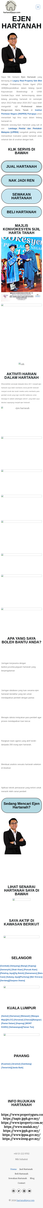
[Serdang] (4, 980)
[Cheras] (28, 1020)
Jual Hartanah (26, 1169)
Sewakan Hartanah (17, 1178)
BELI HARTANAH (21, 212)
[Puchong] (24, 977)
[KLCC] (9, 1020)
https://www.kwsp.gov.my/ (21, 1139)
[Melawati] (25, 1016)
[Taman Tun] (28, 1027)
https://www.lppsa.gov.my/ (22, 1135)
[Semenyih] (5, 969)
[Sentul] (5, 1016)
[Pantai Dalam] (8, 1023)
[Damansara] (31, 973)
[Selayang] (15, 966)
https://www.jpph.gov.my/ (21, 1131)
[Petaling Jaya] (7, 973)
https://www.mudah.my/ (21, 1127)
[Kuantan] (6, 1064)
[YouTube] (29, 1191)
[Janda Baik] (17, 1067)
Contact (21, 1183)
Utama (13, 1169)
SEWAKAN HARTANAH (21, 196)
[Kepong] (20, 1023)
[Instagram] (24, 1191)
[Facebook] (14, 1191)
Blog (32, 1178)
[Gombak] (4, 966)
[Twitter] (19, 1191)
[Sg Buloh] (19, 973)
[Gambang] (26, 1064)
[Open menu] (38, 7)
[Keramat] (18, 1020)
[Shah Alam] (17, 969)
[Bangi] (24, 966)
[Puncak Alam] (30, 969)
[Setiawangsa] (15, 1027)
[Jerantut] (15, 1064)
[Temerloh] (6, 1067)
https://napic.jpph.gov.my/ (21, 1118)
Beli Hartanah (21, 1174)
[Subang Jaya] (12, 977)
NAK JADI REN (21, 180)
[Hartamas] (14, 1016)
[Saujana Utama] (17, 980)
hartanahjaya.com (25, 1200)
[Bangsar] (36, 1020)
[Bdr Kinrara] (36, 977)
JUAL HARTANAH (21, 166)
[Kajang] (31, 966)
